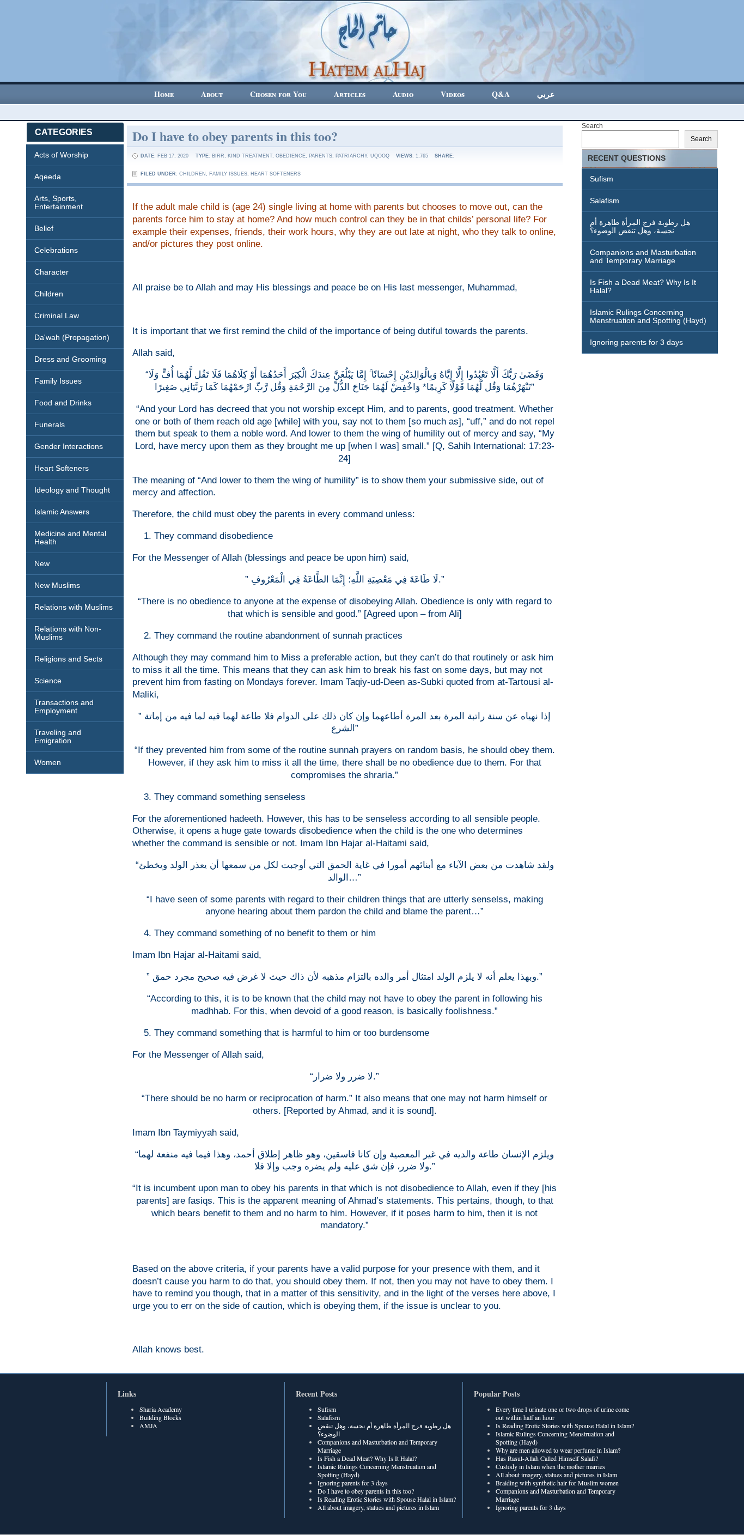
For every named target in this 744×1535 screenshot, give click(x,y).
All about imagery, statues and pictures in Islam (378, 1507)
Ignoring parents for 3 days (636, 342)
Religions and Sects (68, 658)
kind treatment (250, 156)
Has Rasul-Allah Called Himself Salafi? (547, 1458)
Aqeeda (47, 176)
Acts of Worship (61, 154)
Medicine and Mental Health (70, 537)
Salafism (604, 200)
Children (48, 293)
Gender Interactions (68, 446)
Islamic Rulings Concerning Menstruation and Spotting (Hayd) (648, 316)
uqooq (379, 156)
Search (592, 126)
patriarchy (351, 156)
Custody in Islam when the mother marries (550, 1466)
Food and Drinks (63, 402)
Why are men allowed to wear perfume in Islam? (558, 1450)
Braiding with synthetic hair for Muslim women (557, 1482)
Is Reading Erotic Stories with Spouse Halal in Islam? (387, 1499)
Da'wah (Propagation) (71, 337)
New (42, 563)
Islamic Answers (61, 511)
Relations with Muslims (73, 607)
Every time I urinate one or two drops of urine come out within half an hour (562, 1413)
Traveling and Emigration (57, 736)
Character (51, 272)
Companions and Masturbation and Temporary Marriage (643, 256)
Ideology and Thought (72, 490)
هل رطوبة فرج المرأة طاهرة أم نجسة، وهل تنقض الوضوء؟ (640, 226)
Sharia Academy (160, 1409)
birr (218, 156)
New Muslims (57, 585)
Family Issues (58, 381)
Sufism (601, 178)
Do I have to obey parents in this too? (235, 135)
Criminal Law (56, 315)
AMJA (148, 1425)
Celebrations (56, 250)
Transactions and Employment (64, 706)
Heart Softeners (61, 468)
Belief (43, 228)
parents (320, 156)
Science (48, 680)
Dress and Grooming (70, 359)
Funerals (49, 424)
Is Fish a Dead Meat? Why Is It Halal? (643, 286)
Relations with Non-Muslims (67, 632)
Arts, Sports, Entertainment (58, 202)
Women (47, 762)
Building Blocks (160, 1417)
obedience (291, 156)
